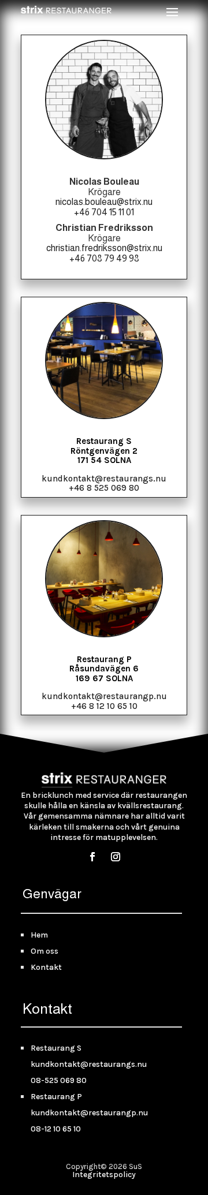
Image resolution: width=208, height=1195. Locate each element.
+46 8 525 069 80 (104, 488)
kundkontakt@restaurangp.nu (104, 696)
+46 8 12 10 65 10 (104, 706)
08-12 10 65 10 (56, 1129)
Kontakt (46, 967)
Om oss (44, 951)
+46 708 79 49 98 (104, 258)
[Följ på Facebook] (92, 856)
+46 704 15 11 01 (104, 212)
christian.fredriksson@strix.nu (104, 248)
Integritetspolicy (104, 1174)
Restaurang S (56, 1048)
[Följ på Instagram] (115, 856)
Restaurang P (56, 1096)
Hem (39, 935)
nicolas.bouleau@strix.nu (104, 202)
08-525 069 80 (59, 1080)
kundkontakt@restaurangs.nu (104, 478)
